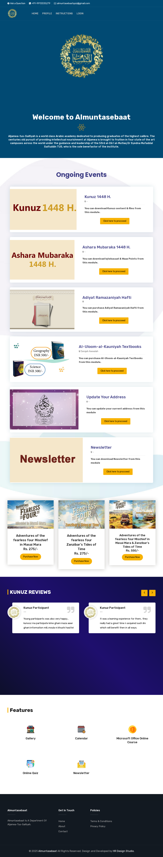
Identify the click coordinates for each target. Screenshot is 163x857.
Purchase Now (30, 556)
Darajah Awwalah (89, 351)
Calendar (81, 738)
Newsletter (101, 447)
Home (35, 13)
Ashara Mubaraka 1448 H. (106, 247)
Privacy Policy (97, 826)
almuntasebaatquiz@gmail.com (73, 3)
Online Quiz (30, 773)
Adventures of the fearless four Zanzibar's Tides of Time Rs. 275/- (81, 544)
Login (80, 13)
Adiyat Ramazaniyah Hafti (106, 297)
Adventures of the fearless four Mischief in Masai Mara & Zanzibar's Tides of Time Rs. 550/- (132, 543)
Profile (47, 13)
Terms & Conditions (101, 821)
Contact (63, 831)
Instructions (64, 13)
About (61, 826)
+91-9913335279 (41, 3)
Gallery (30, 738)
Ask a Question (17, 3)
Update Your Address (106, 397)
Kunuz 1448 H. (98, 197)
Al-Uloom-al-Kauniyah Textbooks (110, 346)
